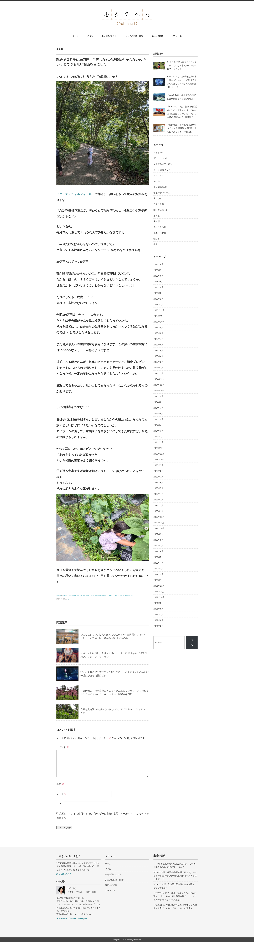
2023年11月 (158, 454)
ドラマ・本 (177, 36)
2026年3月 (158, 293)
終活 (155, 244)
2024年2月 (158, 436)
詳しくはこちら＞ (64, 874)
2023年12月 (159, 448)
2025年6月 (158, 345)
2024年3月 (158, 431)
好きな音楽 (158, 204)
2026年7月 (158, 270)
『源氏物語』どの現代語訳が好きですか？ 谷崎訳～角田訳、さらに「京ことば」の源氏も (182, 128)
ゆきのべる (118, 940)
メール (61, 794)
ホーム (75, 36)
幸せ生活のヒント (109, 36)
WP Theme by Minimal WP (132, 940)
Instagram (83, 918)
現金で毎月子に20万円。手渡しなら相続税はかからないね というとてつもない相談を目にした (102, 595)
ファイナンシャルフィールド (75, 194)
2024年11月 (158, 385)
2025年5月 (158, 350)
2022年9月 (158, 534)
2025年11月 (158, 316)
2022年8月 (158, 540)
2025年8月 (158, 333)
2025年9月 (158, 327)
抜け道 (156, 215)
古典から (157, 198)
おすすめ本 (158, 152)
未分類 (59, 49)
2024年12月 (159, 379)
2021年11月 (158, 591)
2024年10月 (159, 390)
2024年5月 (158, 419)
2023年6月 (158, 482)
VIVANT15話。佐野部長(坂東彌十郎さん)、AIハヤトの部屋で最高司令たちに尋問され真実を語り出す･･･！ (175, 875)
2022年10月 (159, 528)
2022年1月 (158, 580)
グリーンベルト (160, 158)
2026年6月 (158, 276)
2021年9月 (158, 603)
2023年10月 (159, 459)
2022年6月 (158, 551)
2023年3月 (158, 500)
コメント (62, 747)
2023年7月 (158, 477)
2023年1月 (158, 511)
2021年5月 (158, 626)
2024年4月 (158, 425)
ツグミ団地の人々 (161, 170)
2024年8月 (158, 402)
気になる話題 (157, 36)
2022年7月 (158, 545)
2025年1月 (158, 373)
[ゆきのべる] (127, 9)
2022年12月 (159, 517)
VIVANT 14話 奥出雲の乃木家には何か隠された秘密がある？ (175, 886)
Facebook (62, 918)
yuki (68, 599)
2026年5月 (158, 281)
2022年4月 (158, 563)
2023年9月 (158, 465)
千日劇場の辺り (160, 187)
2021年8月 (158, 609)
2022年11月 (158, 522)
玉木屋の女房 (159, 233)
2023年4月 (158, 494)
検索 (192, 642)
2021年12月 (159, 586)
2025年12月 (159, 310)
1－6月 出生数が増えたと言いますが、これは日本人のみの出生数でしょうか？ (182, 65)
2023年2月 (158, 505)
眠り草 (156, 238)
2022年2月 (158, 574)
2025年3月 (158, 362)
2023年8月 (158, 471)
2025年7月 (158, 339)
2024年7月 (158, 408)
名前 (60, 784)
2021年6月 (158, 620)
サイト (59, 804)
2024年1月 (158, 442)
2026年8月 (158, 264)
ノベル (90, 36)
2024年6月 (158, 413)
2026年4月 (158, 287)
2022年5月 (158, 557)
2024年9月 (158, 396)
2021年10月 (159, 597)
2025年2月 (158, 367)
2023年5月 (158, 488)
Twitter (72, 918)
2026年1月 (158, 304)
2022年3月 (158, 568)
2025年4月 (158, 356)
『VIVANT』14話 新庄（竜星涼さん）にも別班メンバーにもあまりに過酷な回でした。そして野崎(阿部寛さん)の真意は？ (175, 896)
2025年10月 (159, 322)
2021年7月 (158, 614)
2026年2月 (158, 299)
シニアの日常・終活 (134, 36)
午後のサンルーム (161, 192)
